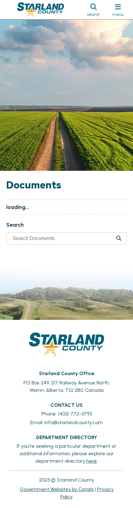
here (91, 461)
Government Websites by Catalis (57, 489)
